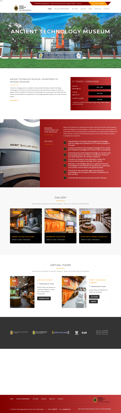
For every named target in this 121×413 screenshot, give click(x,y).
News (90, 9)
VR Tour (53, 48)
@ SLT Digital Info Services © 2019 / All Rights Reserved (94, 409)
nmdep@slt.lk (66, 409)
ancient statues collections (23, 237)
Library (93, 301)
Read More (14, 100)
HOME (50, 9)
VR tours (75, 9)
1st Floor (94, 297)
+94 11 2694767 (99, 3)
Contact (107, 9)
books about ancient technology (94, 237)
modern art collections (55, 237)
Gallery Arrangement (61, 9)
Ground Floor (44, 298)
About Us (98, 9)
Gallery (83, 9)
